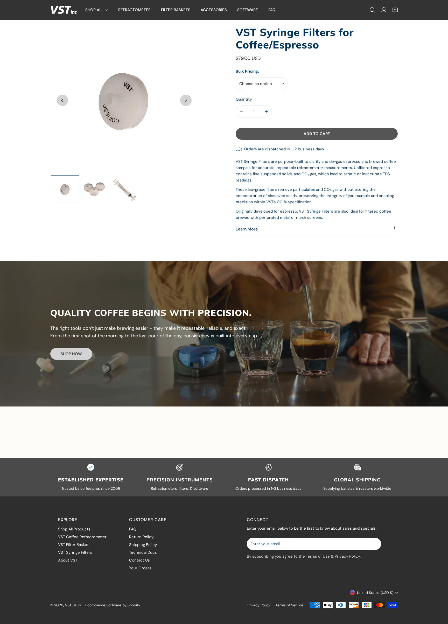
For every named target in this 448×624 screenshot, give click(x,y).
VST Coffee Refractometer (82, 536)
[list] (124, 100)
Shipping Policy (143, 544)
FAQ (132, 529)
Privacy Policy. (348, 556)
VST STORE (74, 605)
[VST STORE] (64, 10)
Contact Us (139, 560)
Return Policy (141, 536)
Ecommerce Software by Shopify (112, 605)
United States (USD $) (375, 592)
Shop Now (71, 353)
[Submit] (374, 544)
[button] (395, 10)
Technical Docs (143, 552)
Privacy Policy (258, 605)
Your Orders (140, 568)
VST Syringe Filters (75, 552)
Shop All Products (74, 529)
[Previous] (62, 100)
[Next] (186, 100)
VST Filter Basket (73, 544)
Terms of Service (289, 605)
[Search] (372, 10)
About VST (67, 560)
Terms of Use (318, 556)
